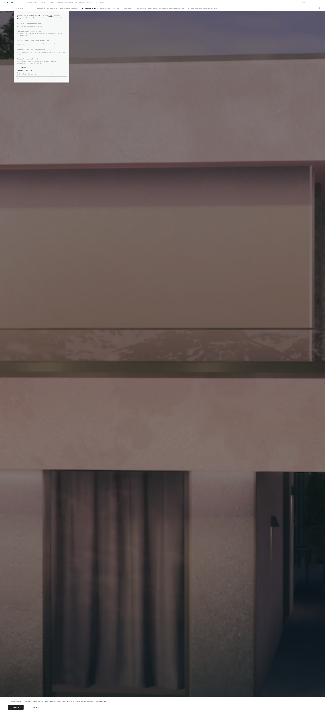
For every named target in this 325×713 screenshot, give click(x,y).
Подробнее (36, 707)
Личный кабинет (127, 8)
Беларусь (303, 2)
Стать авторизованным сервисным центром (202, 8)
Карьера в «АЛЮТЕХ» (85, 3)
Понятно (19, 79)
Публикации (152, 8)
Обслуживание (141, 8)
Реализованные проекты (89, 8)
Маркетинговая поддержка (69, 8)
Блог (96, 3)
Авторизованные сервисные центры (171, 8)
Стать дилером (52, 8)
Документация (105, 8)
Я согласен (15, 707)
